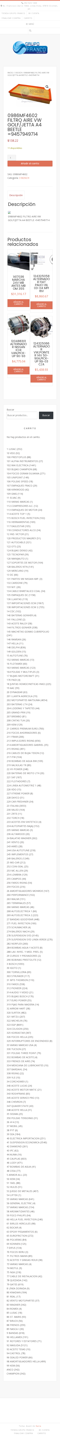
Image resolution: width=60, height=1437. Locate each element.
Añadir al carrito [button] (18, 303)
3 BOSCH (18, 72)
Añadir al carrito (30, 163)
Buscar (10, 409)
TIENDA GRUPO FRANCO (13, 13)
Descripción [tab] (16, 195)
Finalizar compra (11, 18)
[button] (47, 87)
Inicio (10, 72)
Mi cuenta (33, 13)
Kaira (38, 1426)
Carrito (28, 18)
